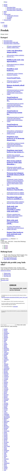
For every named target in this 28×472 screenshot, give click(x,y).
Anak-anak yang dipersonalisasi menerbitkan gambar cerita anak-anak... (13, 208)
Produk (5, 6)
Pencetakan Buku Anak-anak (14, 8)
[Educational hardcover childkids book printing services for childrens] (15, 194)
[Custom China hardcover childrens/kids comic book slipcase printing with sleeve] (15, 229)
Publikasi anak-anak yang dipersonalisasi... (15, 60)
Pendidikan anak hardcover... (12, 69)
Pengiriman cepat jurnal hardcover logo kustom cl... (15, 151)
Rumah (5, 4)
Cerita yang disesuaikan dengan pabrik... (14, 51)
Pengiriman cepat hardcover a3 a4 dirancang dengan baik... (15, 138)
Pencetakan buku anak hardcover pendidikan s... (15, 198)
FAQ (5, 13)
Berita (5, 11)
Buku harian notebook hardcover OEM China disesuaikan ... (14, 162)
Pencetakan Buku (11, 7)
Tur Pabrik (9, 17)
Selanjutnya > (5, 238)
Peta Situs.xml (7, 276)
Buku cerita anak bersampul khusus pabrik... (13, 221)
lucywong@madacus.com (10, 257)
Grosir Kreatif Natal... (14, 78)
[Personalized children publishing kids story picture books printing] (15, 203)
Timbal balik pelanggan (12, 15)
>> (10, 238)
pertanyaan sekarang (6, 270)
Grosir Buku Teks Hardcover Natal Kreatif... (15, 189)
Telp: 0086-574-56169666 (10, 259)
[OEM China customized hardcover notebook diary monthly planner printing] (15, 157)
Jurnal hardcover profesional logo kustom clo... (14, 98)
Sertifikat (9, 18)
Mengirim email (4, 280)
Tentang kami (7, 14)
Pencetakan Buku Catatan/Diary (15, 10)
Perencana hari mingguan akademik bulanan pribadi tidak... (15, 174)
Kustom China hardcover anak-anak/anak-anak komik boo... (15, 234)
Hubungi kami (7, 20)
